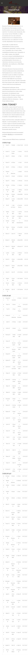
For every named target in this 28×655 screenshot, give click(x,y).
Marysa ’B (8, 405)
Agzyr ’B (7, 180)
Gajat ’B (19, 638)
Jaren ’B (13, 233)
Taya (20, 156)
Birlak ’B (8, 392)
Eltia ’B (19, 645)
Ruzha (13, 80)
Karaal (13, 176)
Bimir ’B (7, 504)
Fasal (14, 309)
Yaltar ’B (19, 555)
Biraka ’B (7, 240)
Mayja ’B (7, 198)
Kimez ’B (7, 176)
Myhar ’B (7, 246)
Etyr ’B (13, 289)
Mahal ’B (7, 562)
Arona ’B (8, 424)
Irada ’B (19, 632)
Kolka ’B (7, 549)
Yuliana (20, 185)
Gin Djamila (20, 289)
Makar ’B (8, 386)
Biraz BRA (20, 265)
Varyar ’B (8, 430)
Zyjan (20, 321)
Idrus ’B (7, 347)
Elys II (9, 80)
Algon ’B (7, 156)
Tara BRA (20, 227)
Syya (19, 491)
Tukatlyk (13, 145)
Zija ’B (7, 205)
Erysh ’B (7, 259)
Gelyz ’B (7, 530)
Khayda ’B (8, 353)
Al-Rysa (13, 162)
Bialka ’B (7, 265)
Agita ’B (7, 594)
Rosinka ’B (8, 469)
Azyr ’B (13, 272)
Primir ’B (8, 304)
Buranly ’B (8, 379)
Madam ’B (8, 411)
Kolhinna (20, 176)
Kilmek (13, 498)
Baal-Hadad (8, 82)
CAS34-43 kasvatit (6, 139)
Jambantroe (14, 64)
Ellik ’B (7, 638)
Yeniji (20, 162)
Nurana (19, 306)
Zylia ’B (7, 321)
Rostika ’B (8, 315)
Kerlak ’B (8, 328)
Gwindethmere (20, 222)
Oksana (20, 167)
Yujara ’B (7, 162)
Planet (14, 304)
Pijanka (18, 80)
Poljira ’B (8, 373)
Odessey (20, 180)
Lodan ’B (7, 151)
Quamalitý (8, 50)
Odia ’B (7, 167)
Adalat (20, 171)
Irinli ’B (7, 606)
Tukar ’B (7, 145)
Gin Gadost (20, 278)
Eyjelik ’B (7, 645)
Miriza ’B (7, 233)
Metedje (19, 480)
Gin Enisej (20, 272)
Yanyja (19, 310)
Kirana (20, 151)
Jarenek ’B (8, 366)
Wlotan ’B (8, 456)
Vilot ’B (7, 437)
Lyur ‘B (13, 626)
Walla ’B (7, 613)
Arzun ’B (7, 272)
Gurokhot (14, 300)
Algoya (13, 156)
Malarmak (13, 173)
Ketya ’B (8, 462)
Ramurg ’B (8, 334)
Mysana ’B (20, 246)
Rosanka (19, 317)
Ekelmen (13, 482)
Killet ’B (7, 632)
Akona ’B (8, 443)
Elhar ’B (7, 450)
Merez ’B (7, 510)
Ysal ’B (7, 309)
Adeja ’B (19, 594)
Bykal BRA (20, 240)
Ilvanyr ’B (8, 341)
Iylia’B (19, 606)
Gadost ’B (8, 418)
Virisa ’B (7, 517)
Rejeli (19, 485)
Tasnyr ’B (7, 523)
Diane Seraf (20, 145)
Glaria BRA (20, 259)
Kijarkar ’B (8, 360)
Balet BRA (20, 194)
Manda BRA (20, 198)
